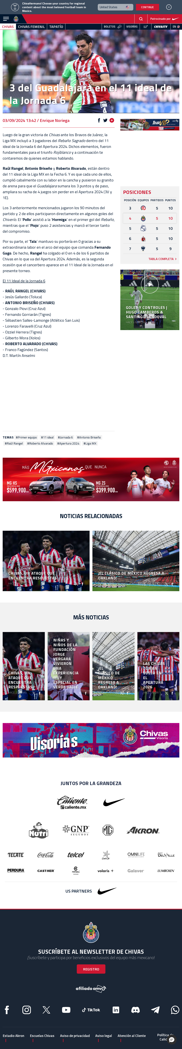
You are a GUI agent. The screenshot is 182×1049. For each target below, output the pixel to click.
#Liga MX (90, 443)
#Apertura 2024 (68, 443)
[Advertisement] (59, 395)
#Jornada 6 (65, 437)
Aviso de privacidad (75, 1036)
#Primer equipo (26, 437)
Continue (147, 7)
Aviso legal (103, 1036)
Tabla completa (161, 258)
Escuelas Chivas (42, 1036)
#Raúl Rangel (14, 443)
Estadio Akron (13, 1036)
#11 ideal (47, 437)
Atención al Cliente (132, 1036)
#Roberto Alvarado (40, 443)
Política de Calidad (165, 1037)
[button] (172, 1040)
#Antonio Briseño (89, 437)
